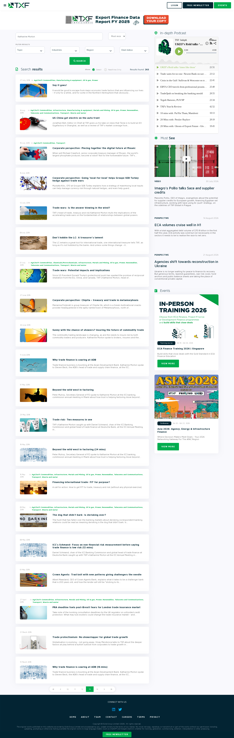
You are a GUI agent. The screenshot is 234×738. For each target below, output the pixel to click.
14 (97, 689)
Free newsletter (117, 734)
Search (81, 61)
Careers (127, 717)
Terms (141, 717)
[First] (53, 689)
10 (68, 689)
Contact (111, 717)
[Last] (111, 689)
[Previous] (60, 689)
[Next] (104, 689)
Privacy (155, 717)
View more (168, 363)
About (85, 717)
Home (73, 717)
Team (97, 717)
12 (82, 689)
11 (75, 689)
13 (90, 689)
